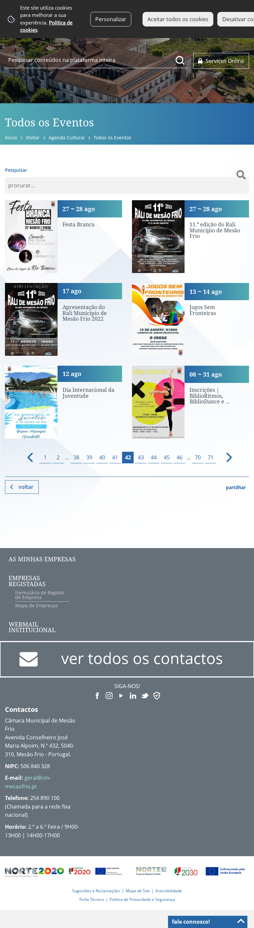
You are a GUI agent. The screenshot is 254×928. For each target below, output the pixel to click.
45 (167, 457)
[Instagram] (109, 695)
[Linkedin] (133, 695)
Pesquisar (16, 170)
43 (141, 457)
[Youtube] (121, 695)
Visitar (33, 137)
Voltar (26, 486)
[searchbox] (96, 60)
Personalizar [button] (110, 19)
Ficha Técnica (91, 899)
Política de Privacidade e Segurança (142, 899)
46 (180, 457)
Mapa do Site (138, 891)
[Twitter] (145, 695)
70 (198, 457)
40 (102, 457)
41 (115, 457)
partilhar (236, 487)
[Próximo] (225, 457)
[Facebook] (97, 695)
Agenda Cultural (67, 137)
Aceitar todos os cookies (178, 19)
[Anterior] (27, 457)
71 (211, 457)
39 (89, 457)
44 (154, 457)
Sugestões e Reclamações (96, 891)
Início (11, 137)
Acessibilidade (168, 891)
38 (76, 457)
